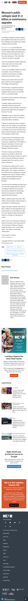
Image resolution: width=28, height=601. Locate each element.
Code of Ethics (6, 570)
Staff (4, 553)
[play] (2, 599)
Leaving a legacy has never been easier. (14, 357)
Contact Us (5, 557)
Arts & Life (15, 388)
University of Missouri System (15, 250)
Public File (5, 577)
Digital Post (10, 247)
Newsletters (6, 546)
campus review (7, 47)
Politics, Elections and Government (18, 404)
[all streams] (26, 599)
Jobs (4, 560)
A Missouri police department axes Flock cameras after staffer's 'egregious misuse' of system (18, 424)
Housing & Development (18, 433)
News (13, 418)
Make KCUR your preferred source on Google (14, 454)
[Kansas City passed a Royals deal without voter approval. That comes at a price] (7, 406)
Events (4, 550)
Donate (23, 2)
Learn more (14, 375)
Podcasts (5, 543)
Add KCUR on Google (14, 466)
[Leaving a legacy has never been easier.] (14, 340)
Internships (6, 563)
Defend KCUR (14, 505)
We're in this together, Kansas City (14, 483)
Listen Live (5, 536)
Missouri (19, 247)
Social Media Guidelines (9, 567)
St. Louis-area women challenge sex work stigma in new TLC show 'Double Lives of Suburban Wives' (19, 393)
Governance (6, 573)
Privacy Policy (6, 580)
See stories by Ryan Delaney (10, 270)
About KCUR (6, 533)
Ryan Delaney (5, 27)
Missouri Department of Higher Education (15, 254)
